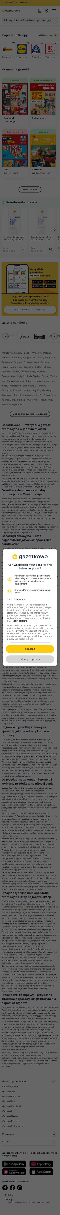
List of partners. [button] (19, 620)
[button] (30, 599)
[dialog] (30, 607)
